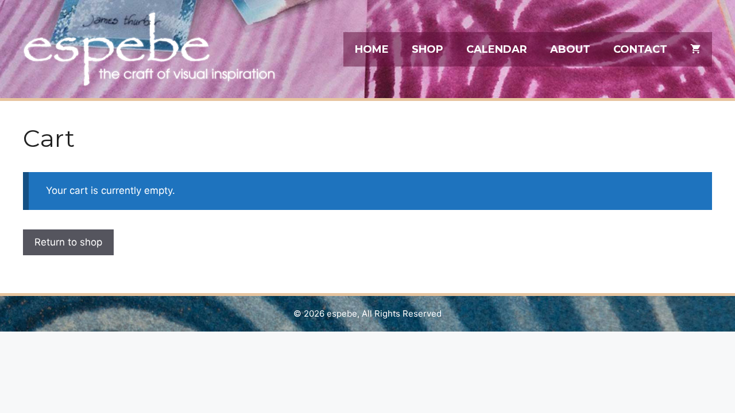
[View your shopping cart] (695, 49)
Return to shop (68, 242)
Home (372, 49)
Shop (427, 49)
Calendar (496, 49)
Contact (640, 49)
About (570, 49)
